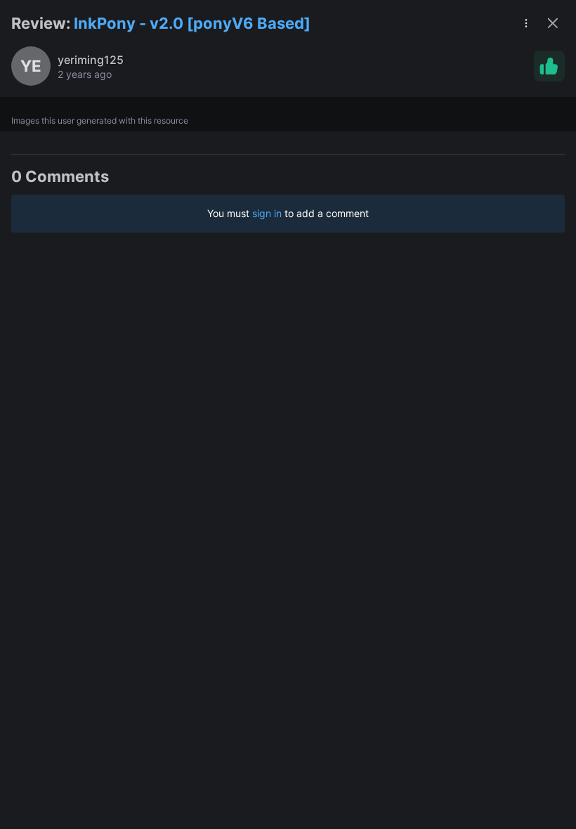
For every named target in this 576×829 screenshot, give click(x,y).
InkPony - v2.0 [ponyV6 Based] (192, 23)
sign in (267, 213)
